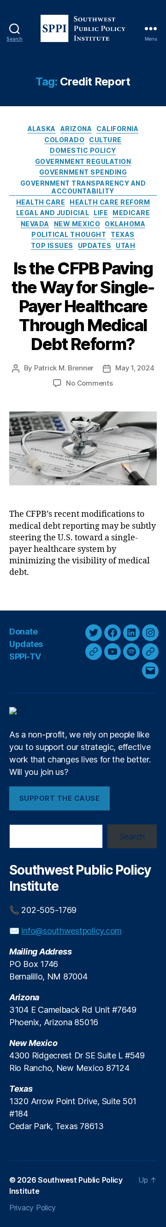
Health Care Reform (110, 202)
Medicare (131, 213)
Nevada (35, 224)
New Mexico (77, 224)
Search (132, 836)
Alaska (42, 129)
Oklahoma (125, 224)
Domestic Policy (83, 150)
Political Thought (68, 234)
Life (101, 213)
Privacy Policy (32, 1207)
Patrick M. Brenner (64, 367)
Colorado (64, 140)
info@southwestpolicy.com (71, 931)
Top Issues (52, 245)
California (117, 129)
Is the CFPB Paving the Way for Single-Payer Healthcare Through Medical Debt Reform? (83, 306)
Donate (23, 631)
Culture (105, 140)
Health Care (40, 202)
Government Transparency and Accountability (83, 187)
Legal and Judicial (52, 213)
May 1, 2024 (134, 367)
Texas (123, 234)
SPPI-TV (25, 656)
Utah (125, 245)
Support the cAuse (59, 798)
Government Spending (83, 172)
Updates (95, 245)
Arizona (76, 129)
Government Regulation (83, 161)
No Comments (89, 383)
